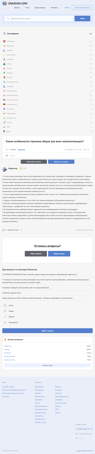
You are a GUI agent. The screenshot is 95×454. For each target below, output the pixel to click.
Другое (57, 413)
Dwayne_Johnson (9, 360)
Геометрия (38, 400)
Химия (37, 403)
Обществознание (41, 406)
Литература (39, 390)
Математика (39, 387)
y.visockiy (13, 149)
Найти (82, 18)
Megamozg (7, 346)
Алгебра (38, 393)
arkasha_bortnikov (9, 356)
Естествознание (61, 403)
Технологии (39, 416)
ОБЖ (57, 409)
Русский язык (39, 396)
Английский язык (41, 409)
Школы (17, 7)
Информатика (40, 419)
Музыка (58, 406)
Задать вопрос (48, 331)
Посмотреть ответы (34, 162)
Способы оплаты (8, 387)
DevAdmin (7, 353)
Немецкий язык (40, 413)
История (58, 393)
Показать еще (47, 365)
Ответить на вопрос (61, 162)
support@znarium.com (84, 451)
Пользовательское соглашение (13, 393)
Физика (58, 387)
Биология (21, 150)
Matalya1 (7, 349)
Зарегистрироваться (82, 7)
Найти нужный (35, 254)
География (59, 400)
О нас (27, 7)
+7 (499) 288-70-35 (84, 429)
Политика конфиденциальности (14, 390)
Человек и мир (40, 422)
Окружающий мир (61, 396)
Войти (67, 7)
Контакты (54, 7)
